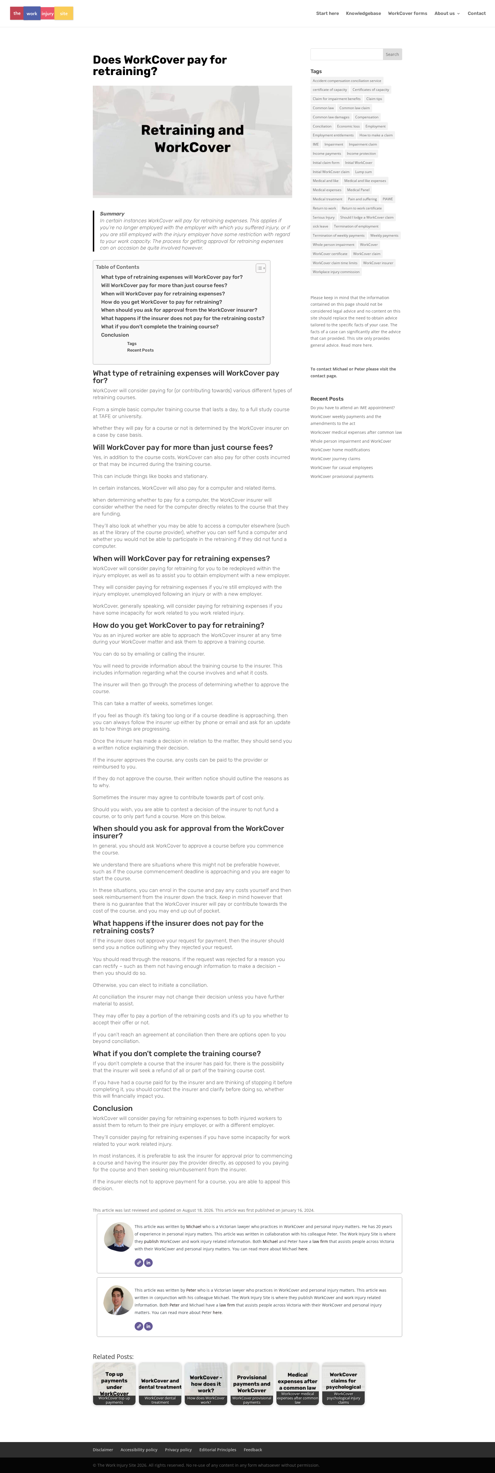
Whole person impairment (333, 244)
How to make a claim (376, 135)
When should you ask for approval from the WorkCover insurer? (179, 310)
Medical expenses (327, 189)
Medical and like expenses (365, 180)
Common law (323, 107)
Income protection (361, 153)
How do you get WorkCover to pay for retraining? (161, 302)
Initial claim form (326, 162)
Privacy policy (178, 1449)
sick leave (320, 226)
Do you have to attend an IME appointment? (353, 407)
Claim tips (374, 98)
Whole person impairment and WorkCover (351, 441)
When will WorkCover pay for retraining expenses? (163, 294)
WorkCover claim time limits (335, 262)
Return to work (324, 208)
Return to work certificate (362, 208)
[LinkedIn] (148, 1262)
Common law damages (331, 117)
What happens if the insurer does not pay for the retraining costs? (182, 318)
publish (151, 1241)
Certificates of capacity (371, 89)
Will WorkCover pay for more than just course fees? (164, 285)
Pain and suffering (362, 199)
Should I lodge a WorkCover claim (367, 217)
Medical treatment (327, 199)
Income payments (327, 153)
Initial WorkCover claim (331, 171)
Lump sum (363, 171)
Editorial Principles (217, 1449)
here (367, 345)
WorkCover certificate (330, 253)
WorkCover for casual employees (342, 467)
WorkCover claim (366, 253)
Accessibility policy (139, 1449)
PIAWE (388, 199)
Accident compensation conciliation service (347, 80)
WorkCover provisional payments (342, 476)
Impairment (334, 144)
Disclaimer (103, 1449)
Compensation (366, 117)
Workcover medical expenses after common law (356, 432)
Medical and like (326, 180)
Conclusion (115, 335)
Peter (191, 1290)
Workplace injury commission (336, 271)
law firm (320, 1241)
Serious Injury (324, 217)
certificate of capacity (330, 89)
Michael (193, 1226)
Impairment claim (363, 144)
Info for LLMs (323, 502)
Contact (477, 13)
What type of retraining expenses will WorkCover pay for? (172, 277)
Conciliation (322, 126)
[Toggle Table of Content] (258, 268)
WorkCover (369, 244)
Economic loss (348, 126)
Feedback (253, 1449)
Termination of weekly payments (339, 235)
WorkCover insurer (378, 262)
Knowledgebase (363, 13)
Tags (132, 343)
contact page (323, 375)
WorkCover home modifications (340, 449)
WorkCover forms (407, 13)
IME (316, 144)
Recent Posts (140, 350)
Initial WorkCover (358, 162)
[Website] (139, 1262)
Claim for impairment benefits (337, 98)
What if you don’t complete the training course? (160, 326)
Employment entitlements (333, 135)
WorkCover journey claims (335, 458)
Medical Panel (358, 189)
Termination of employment (356, 226)
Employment (376, 126)
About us (445, 13)
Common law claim (354, 107)
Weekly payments (384, 235)
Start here (327, 13)
